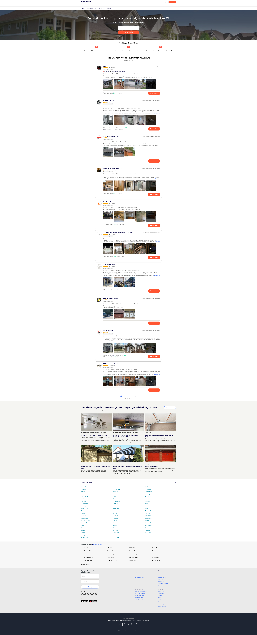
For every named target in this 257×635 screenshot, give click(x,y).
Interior (83, 5)
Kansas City (116, 506)
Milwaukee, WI (88, 554)
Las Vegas (116, 511)
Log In (165, 2)
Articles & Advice (108, 5)
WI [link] (86, 8)
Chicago (83, 535)
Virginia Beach (149, 525)
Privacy (120, 624)
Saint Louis (116, 508)
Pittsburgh (148, 494)
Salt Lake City (148, 518)
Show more (157, 113)
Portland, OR (110, 557)
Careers (160, 595)
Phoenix (83, 489)
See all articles (170, 408)
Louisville (115, 486)
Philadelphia (148, 491)
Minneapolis (116, 501)
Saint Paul (115, 503)
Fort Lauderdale (85, 520)
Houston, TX (110, 551)
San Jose (83, 511)
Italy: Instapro (128, 620)
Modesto (83, 501)
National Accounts (139, 599)
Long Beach (84, 496)
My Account (161, 573)
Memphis (147, 499)
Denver (83, 513)
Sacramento (84, 503)
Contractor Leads (139, 597)
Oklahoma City (117, 537)
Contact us (160, 601)
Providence (148, 496)
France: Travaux (111, 620)
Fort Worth (148, 511)
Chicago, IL (132, 547)
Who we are (161, 593)
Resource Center (162, 577)
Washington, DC (156, 560)
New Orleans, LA (133, 554)
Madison (147, 530)
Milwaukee (148, 532)
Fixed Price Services (139, 577)
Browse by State (97, 544)
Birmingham (84, 486)
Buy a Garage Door (151, 466)
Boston (115, 494)
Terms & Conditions (137, 626)
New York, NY (155, 554)
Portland (147, 486)
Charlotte (115, 520)
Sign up (90, 587)
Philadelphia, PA (88, 557)
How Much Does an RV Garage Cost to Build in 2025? (95, 467)
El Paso (147, 508)
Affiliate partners (162, 606)
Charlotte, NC (110, 547)
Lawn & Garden (95, 5)
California (125, 624)
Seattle (147, 527)
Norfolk (147, 520)
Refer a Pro (160, 579)
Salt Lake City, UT (134, 557)
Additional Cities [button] (85, 564)
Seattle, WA (132, 560)
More (101, 5)
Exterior (88, 5)
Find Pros (137, 573)
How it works (161, 591)
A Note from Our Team (163, 583)
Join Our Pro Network (140, 593)
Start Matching (128, 32)
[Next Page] (143, 396)
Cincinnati (116, 530)
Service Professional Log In (141, 591)
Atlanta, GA (87, 547)
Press (159, 597)
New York (115, 515)
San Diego (84, 506)
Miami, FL (154, 551)
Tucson (83, 491)
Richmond (148, 523)
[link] (128, 67)
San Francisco (85, 508)
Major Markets (86, 482)
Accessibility (135, 624)
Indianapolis (84, 537)
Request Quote (154, 93)
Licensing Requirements (163, 585)
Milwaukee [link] (90, 8)
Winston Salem (117, 527)
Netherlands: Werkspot (137, 620)
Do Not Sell (129, 624)
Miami (82, 525)
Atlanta (83, 532)
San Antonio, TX (156, 557)
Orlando (83, 527)
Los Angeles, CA (133, 551)
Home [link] (82, 8)
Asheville (115, 518)
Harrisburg (148, 489)
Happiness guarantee (163, 604)
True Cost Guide (162, 575)
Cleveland (116, 532)
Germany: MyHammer (120, 620)
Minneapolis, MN (111, 554)
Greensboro (116, 523)
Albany (115, 513)
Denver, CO (87, 551)
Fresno (83, 494)
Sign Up (173, 2)
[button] (108, 84)
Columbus (116, 535)
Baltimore (115, 491)
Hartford (83, 515)
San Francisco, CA (112, 560)
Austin (146, 503)
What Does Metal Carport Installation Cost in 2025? (127, 467)
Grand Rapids (116, 499)
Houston (147, 513)
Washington (84, 518)
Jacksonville (84, 523)
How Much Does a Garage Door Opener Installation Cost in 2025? (125, 436)
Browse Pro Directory (140, 575)
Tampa (83, 530)
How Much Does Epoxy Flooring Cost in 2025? (95, 435)
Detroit (115, 496)
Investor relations (162, 599)
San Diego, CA (88, 560)
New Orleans (116, 489)
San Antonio (148, 515)
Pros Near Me (161, 581)
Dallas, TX (154, 547)
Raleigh (115, 525)
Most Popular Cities (86, 544)
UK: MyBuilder (146, 620)
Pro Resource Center (139, 595)
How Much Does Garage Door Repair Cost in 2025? (159, 436)
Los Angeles (84, 499)
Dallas (146, 506)
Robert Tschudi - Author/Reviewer (90, 432)
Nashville (147, 501)
